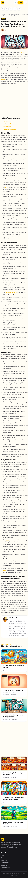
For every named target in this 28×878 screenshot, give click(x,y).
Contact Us (4, 865)
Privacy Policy (4, 862)
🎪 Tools (20, 2)
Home (2, 14)
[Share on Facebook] (3, 8)
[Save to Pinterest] (11, 8)
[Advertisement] (14, 100)
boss (6, 187)
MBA (22, 52)
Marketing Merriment (9, 124)
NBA (4, 570)
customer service (11, 292)
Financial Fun (7, 121)
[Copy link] (19, 8)
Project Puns (7, 126)
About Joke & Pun (5, 857)
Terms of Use (4, 860)
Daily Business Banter (10, 129)
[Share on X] (7, 8)
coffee (3, 79)
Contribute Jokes (5, 867)
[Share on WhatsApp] (15, 8)
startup (8, 540)
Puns (6, 14)
